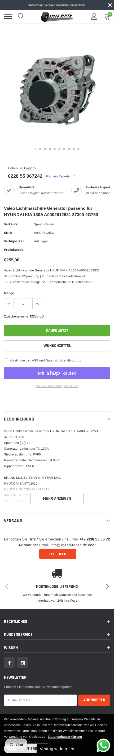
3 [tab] (45, 149)
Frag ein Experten (59, 176)
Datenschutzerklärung (65, 737)
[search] (21, 16)
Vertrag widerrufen (57, 748)
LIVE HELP (57, 554)
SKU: (8, 233)
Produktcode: (14, 250)
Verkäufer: (12, 224)
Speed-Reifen (44, 224)
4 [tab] (50, 149)
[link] (9, 662)
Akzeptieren (28, 748)
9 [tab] (74, 149)
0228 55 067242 (25, 176)
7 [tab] (64, 149)
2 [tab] (40, 149)
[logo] (57, 16)
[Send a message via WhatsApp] (103, 745)
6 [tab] (59, 149)
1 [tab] (35, 149)
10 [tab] (78, 149)
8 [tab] (69, 149)
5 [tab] (55, 149)
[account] (94, 16)
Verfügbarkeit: (14, 241)
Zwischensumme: (16, 316)
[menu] (8, 16)
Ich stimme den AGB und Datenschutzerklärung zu (45, 360)
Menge (9, 293)
